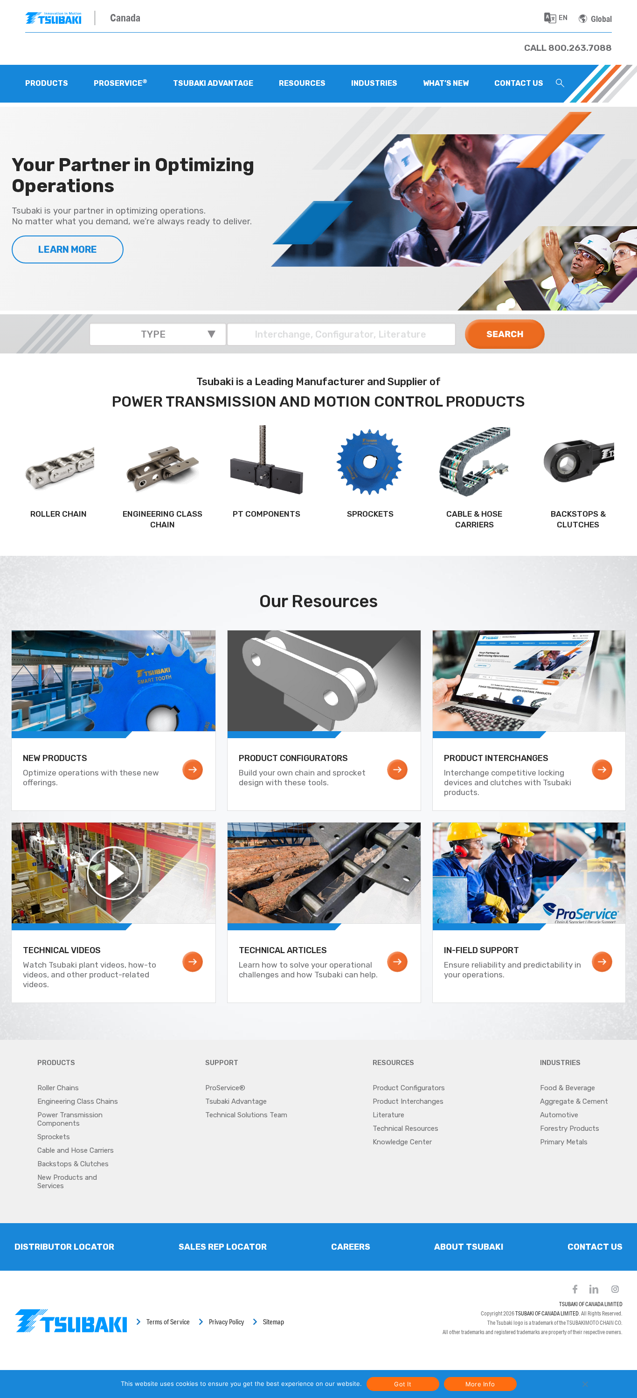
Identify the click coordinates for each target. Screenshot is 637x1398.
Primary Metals (564, 1142)
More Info (480, 1384)
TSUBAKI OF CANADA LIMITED (591, 1304)
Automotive (559, 1115)
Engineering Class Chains (77, 1101)
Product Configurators (409, 1088)
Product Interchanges (408, 1101)
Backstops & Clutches (73, 1164)
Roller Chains (58, 1088)
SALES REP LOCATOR (223, 1247)
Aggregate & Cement (574, 1101)
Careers (350, 1247)
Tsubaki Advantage (236, 1101)
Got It (402, 1384)
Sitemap (273, 1321)
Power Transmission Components (70, 1119)
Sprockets (53, 1137)
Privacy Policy (226, 1321)
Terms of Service (168, 1321)
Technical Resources (405, 1128)
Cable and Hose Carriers (75, 1150)
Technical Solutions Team (246, 1115)
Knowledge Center (402, 1142)
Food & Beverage (567, 1088)
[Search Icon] (560, 84)
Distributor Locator (64, 1247)
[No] (584, 1384)
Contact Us (595, 1247)
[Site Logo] (60, 18)
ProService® (225, 1088)
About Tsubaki (468, 1247)
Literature (388, 1115)
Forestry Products (569, 1128)
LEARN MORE (67, 249)
